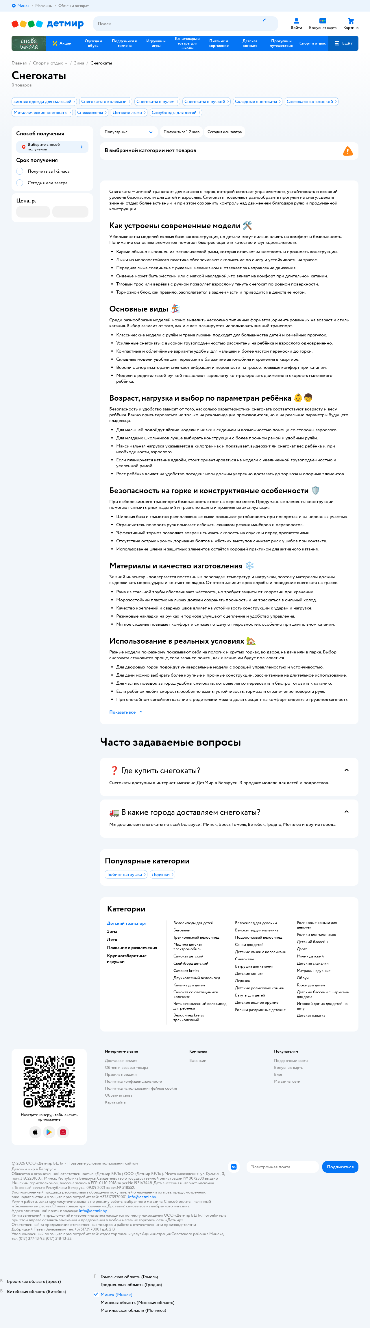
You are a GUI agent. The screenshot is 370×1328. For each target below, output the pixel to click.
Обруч (303, 978)
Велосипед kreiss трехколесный (188, 1017)
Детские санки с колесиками (260, 952)
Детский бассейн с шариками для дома (323, 994)
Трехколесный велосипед (196, 937)
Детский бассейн (312, 942)
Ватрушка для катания (254, 966)
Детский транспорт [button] (127, 923)
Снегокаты (244, 959)
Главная (19, 63)
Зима (79, 63)
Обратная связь (118, 1095)
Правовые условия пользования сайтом (102, 1163)
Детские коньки (249, 973)
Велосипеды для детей (193, 923)
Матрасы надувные (313, 970)
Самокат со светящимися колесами (195, 994)
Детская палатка (311, 1015)
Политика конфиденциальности (133, 1081)
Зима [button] (112, 931)
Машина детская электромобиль (187, 946)
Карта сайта (115, 1102)
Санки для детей (249, 944)
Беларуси (47, 1169)
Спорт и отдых (48, 63)
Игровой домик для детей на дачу (322, 1006)
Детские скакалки (313, 963)
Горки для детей (311, 985)
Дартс (302, 949)
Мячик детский (310, 956)
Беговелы (181, 930)
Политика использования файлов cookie (141, 1088)
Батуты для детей (250, 995)
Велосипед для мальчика (256, 930)
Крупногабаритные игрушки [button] (127, 958)
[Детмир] (48, 24)
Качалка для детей (189, 985)
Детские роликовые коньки (259, 988)
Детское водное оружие (256, 1002)
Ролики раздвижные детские (260, 1009)
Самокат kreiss (186, 970)
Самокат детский (188, 956)
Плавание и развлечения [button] (132, 948)
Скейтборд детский (190, 963)
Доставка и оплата (121, 1060)
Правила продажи (121, 1074)
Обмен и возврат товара (126, 1067)
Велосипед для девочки (256, 923)
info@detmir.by (142, 1196)
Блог (278, 1074)
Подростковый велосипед (258, 937)
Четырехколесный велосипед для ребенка (199, 1006)
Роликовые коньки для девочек (317, 925)
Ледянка (242, 981)
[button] (343, 43)
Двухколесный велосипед (196, 978)
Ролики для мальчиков (316, 934)
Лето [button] (112, 939)
